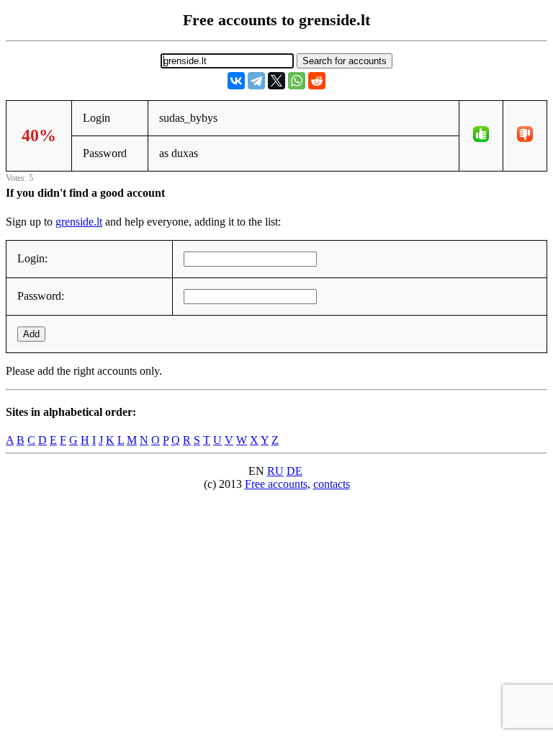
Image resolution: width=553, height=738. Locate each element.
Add (31, 334)
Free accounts (276, 484)
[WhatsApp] (296, 80)
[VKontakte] (236, 80)
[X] (276, 80)
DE (294, 471)
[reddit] (316, 80)
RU (275, 471)
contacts (331, 484)
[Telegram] (256, 80)
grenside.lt (78, 221)
